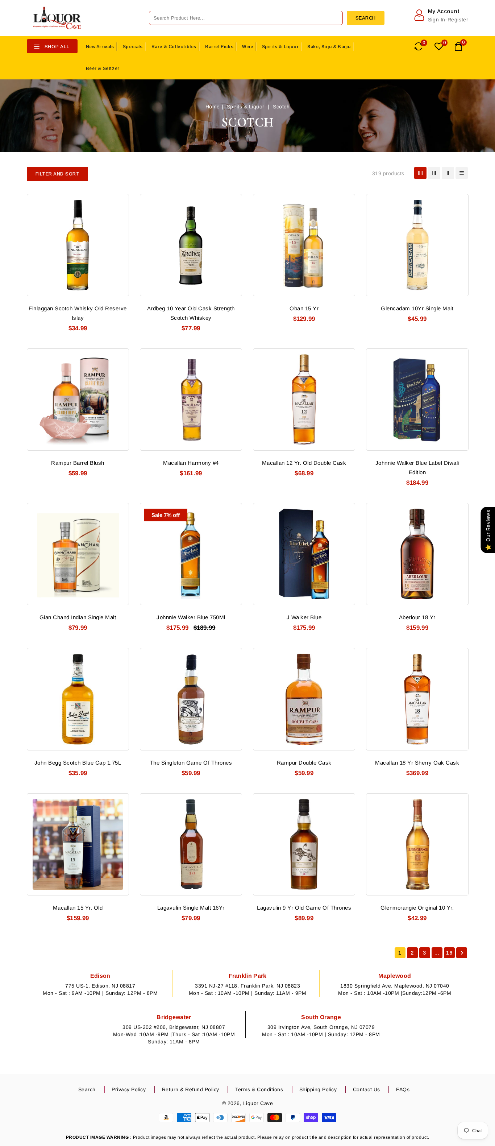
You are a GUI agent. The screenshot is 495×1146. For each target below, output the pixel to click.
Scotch (281, 106)
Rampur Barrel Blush (77, 463)
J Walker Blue (304, 617)
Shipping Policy (318, 1089)
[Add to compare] (119, 216)
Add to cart (119, 243)
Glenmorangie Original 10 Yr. (417, 908)
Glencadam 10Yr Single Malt (417, 308)
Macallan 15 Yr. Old (78, 908)
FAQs (402, 1089)
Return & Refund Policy (190, 1089)
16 (449, 953)
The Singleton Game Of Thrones (191, 763)
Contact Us (366, 1089)
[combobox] (246, 18)
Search (87, 1089)
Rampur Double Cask (304, 763)
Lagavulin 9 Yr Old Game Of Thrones (304, 908)
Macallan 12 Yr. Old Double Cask (304, 463)
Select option (345, 397)
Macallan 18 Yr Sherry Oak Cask (417, 763)
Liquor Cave (258, 1103)
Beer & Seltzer (103, 68)
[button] (57, 174)
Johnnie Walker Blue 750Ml (191, 617)
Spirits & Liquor (280, 46)
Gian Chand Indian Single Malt (77, 617)
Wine (247, 46)
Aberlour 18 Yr (417, 617)
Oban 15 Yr (304, 308)
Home (212, 106)
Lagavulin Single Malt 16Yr (191, 908)
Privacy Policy (129, 1089)
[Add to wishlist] (119, 203)
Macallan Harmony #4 (191, 463)
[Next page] (461, 952)
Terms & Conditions (259, 1089)
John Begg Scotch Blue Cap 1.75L (77, 763)
